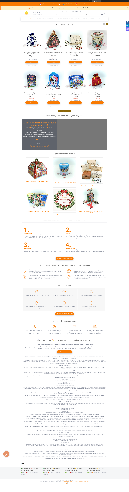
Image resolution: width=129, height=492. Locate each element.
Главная (31, 19)
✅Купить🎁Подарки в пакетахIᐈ (73, 472)
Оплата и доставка (88, 19)
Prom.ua (71, 480)
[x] (23, 463)
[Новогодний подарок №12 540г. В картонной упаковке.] (53, 40)
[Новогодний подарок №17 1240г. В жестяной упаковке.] (97, 40)
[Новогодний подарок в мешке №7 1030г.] (97, 80)
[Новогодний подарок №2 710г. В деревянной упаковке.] (75, 40)
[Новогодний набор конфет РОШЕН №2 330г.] (75, 80)
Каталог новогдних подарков (45, 19)
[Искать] (86, 14)
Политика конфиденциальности (81, 481)
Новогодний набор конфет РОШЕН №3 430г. (32, 93)
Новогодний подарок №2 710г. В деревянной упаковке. (75, 53)
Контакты (78, 19)
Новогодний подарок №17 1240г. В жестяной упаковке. (97, 53)
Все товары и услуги (64, 110)
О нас (98, 19)
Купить (32, 62)
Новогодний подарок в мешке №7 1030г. (97, 93)
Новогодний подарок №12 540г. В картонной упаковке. (53, 53)
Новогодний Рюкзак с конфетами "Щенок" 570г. (53, 93)
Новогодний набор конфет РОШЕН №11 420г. (32, 53)
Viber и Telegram (85, 4)
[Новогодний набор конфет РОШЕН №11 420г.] (32, 40)
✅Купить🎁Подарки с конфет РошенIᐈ (97, 472)
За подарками (64, 352)
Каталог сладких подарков (65, 19)
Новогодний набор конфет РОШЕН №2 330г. (75, 93)
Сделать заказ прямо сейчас (64, 313)
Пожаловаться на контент (67, 481)
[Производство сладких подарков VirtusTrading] (26, 13)
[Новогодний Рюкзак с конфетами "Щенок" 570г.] (53, 80)
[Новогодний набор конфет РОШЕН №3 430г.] (32, 80)
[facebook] (21, 463)
